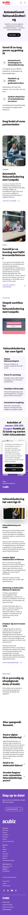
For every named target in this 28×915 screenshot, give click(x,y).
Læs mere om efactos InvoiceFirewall (9, 286)
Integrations (5, 834)
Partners (4, 839)
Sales (3, 847)
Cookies (4, 883)
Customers (5, 837)
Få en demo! (12, 35)
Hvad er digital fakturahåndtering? (12, 736)
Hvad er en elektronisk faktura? (13, 764)
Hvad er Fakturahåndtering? (11, 662)
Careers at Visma (7, 904)
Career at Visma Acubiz (8, 841)
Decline (14, 469)
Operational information (8, 860)
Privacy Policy (5, 881)
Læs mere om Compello (9, 201)
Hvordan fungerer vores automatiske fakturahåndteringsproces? (12, 776)
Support (4, 849)
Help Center (5, 854)
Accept (14, 465)
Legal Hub (5, 856)
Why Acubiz (5, 830)
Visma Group (6, 902)
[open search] (21, 3)
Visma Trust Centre (7, 907)
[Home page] (6, 3)
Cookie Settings (6, 885)
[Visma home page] (14, 898)
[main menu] (25, 3)
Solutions (4, 832)
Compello (5, 184)
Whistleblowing (6, 909)
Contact (4, 851)
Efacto (4, 262)
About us (4, 858)
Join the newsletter (12, 809)
